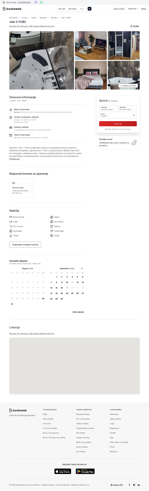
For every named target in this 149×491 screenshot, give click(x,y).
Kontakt (112, 433)
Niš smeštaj (80, 433)
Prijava (143, 9)
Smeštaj (54, 18)
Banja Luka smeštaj (83, 442)
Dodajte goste (85, 9)
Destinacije (114, 414)
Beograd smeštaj (82, 414)
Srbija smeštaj (48, 419)
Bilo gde (62, 9)
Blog (111, 438)
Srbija (33, 18)
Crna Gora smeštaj (50, 428)
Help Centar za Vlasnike (119, 442)
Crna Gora (47, 424)
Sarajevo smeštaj (82, 438)
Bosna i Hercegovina (51, 433)
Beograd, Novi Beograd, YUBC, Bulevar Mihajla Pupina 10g (31, 26)
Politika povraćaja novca (79, 485)
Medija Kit (113, 452)
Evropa (24, 18)
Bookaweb (13, 18)
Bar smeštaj (80, 452)
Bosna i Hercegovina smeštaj (54, 438)
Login (112, 424)
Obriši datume (78, 312)
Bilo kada (72, 9)
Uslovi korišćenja (62, 485)
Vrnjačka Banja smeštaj (85, 428)
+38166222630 (24, 2)
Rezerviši (118, 124)
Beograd (43, 18)
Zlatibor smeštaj (82, 424)
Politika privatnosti (48, 485)
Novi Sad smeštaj (83, 419)
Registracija (114, 428)
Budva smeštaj (81, 447)
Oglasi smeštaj (115, 419)
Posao (112, 447)
